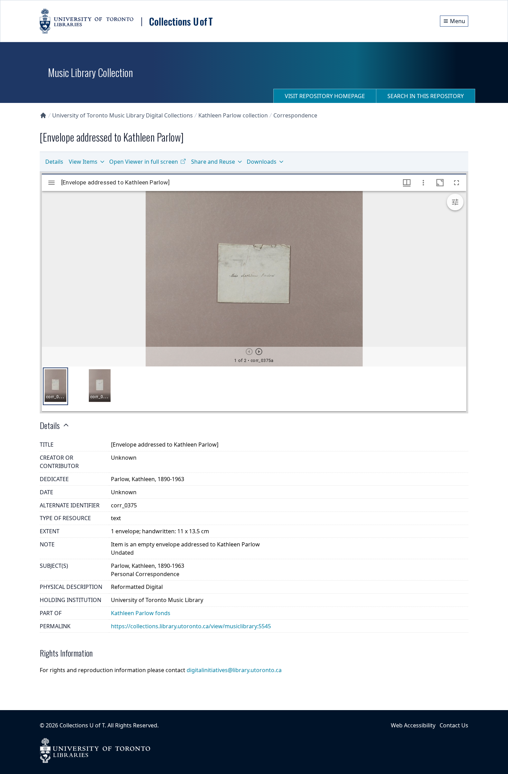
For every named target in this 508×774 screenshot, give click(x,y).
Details (54, 161)
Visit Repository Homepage (325, 96)
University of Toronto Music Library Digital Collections (122, 115)
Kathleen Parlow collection (233, 115)
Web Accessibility (413, 725)
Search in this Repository (425, 96)
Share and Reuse (213, 161)
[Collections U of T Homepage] (43, 115)
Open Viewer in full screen (143, 161)
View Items (83, 161)
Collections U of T (82, 725)
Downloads (261, 161)
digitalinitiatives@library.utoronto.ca (234, 670)
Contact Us (454, 725)
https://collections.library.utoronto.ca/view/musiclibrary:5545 (191, 626)
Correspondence (295, 115)
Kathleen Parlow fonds (140, 613)
